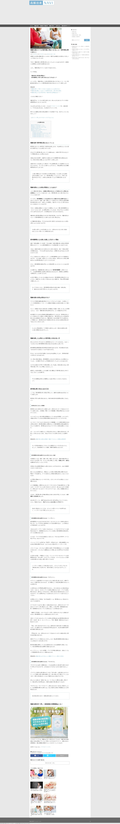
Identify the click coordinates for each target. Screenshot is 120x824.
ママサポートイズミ (55, 106)
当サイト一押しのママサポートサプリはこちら (42, 117)
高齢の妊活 (36, 25)
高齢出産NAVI (31, 821)
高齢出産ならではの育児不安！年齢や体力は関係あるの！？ (46, 92)
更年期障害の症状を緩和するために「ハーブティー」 (41, 134)
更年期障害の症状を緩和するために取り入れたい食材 (41, 133)
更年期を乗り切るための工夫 (36, 130)
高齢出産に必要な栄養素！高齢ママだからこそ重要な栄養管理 (51, 439)
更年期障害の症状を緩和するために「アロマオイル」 (41, 136)
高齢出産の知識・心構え (51, 54)
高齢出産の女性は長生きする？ (36, 128)
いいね (37, 755)
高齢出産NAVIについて (66, 25)
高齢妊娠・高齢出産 (44, 25)
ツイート (50, 755)
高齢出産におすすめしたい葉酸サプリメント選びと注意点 (50, 656)
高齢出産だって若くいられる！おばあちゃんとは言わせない (46, 89)
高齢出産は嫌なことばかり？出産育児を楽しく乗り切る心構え (46, 90)
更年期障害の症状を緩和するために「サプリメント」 (41, 135)
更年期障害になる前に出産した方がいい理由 (38, 127)
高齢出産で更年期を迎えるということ (37, 124)
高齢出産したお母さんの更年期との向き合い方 (39, 129)
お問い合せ (58, 25)
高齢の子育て (51, 25)
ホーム (31, 25)
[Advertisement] (60, 14)
